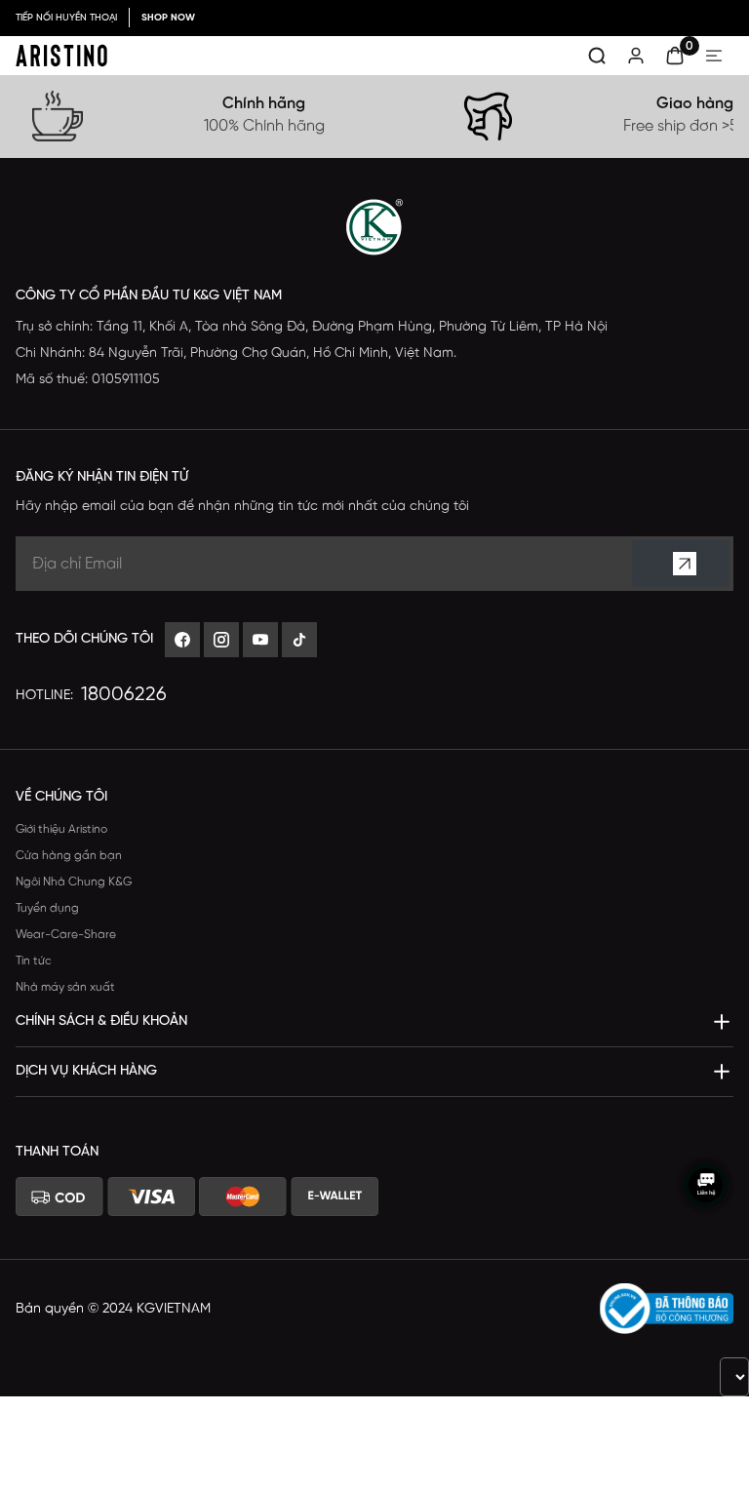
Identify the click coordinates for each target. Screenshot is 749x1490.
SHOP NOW (168, 18)
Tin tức (34, 961)
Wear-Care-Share (66, 934)
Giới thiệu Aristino (61, 829)
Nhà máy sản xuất (65, 987)
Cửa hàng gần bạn (69, 855)
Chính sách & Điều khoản (101, 1021)
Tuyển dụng (47, 908)
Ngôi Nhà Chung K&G (74, 882)
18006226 (124, 695)
